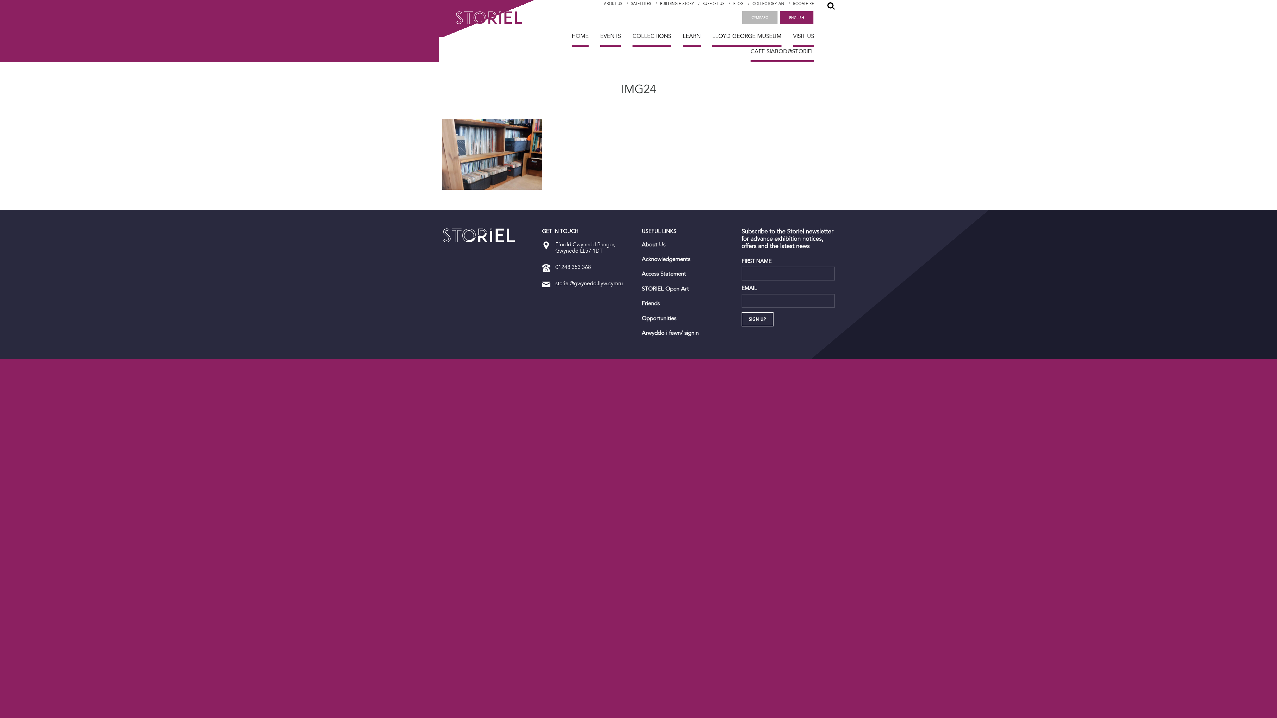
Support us (713, 3)
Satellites (641, 3)
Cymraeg (760, 17)
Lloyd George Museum (746, 36)
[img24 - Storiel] (478, 235)
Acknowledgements (666, 259)
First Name (757, 261)
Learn (692, 36)
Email (749, 288)
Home (580, 36)
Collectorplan (768, 3)
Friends (651, 303)
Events (610, 36)
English (796, 17)
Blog (738, 3)
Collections (652, 36)
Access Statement (664, 274)
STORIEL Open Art (665, 289)
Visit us (803, 36)
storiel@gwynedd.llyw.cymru (589, 283)
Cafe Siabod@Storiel (782, 51)
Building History (677, 3)
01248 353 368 (573, 267)
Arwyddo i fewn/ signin (670, 333)
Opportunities (659, 318)
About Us (613, 3)
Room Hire (803, 3)
